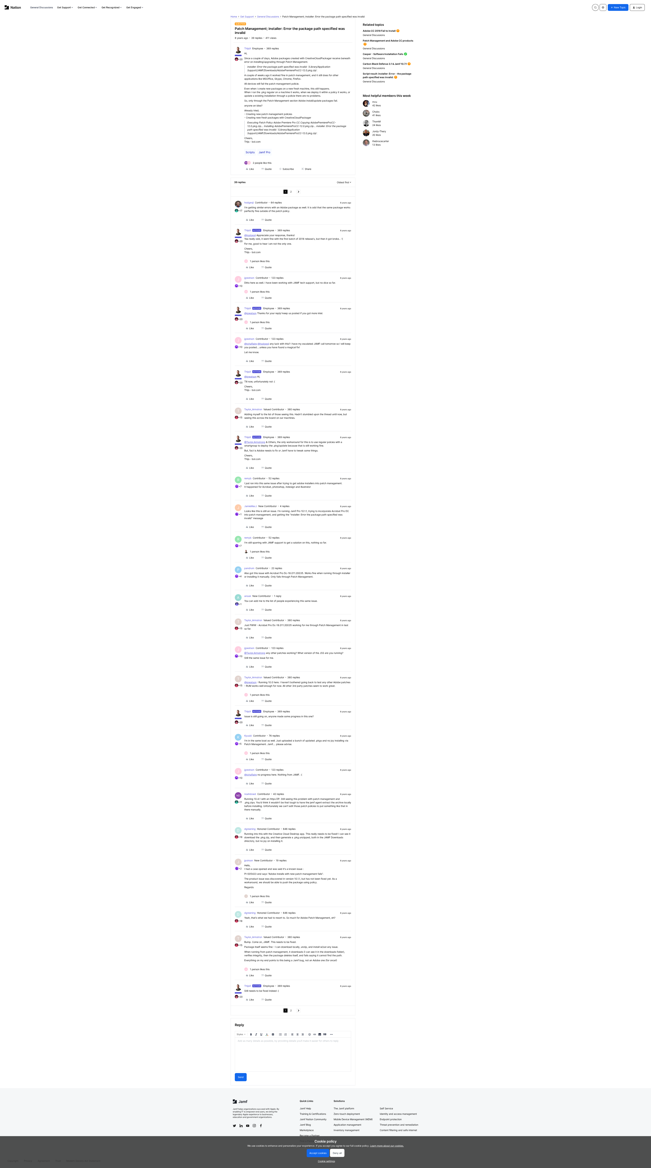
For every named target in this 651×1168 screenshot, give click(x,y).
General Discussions (41, 7)
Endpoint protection (391, 1119)
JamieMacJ (250, 506)
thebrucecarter (380, 141)
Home (234, 16)
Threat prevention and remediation (399, 1124)
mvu (374, 101)
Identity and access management (398, 1113)
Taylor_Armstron (253, 409)
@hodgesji (250, 235)
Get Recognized (111, 7)
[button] (618, 7)
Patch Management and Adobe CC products (388, 40)
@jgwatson (250, 313)
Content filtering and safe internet (398, 1130)
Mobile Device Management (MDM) (353, 1119)
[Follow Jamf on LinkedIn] (241, 1125)
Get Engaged (133, 7)
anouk (247, 596)
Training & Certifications (313, 1113)
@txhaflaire (250, 343)
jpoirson (248, 860)
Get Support (64, 7)
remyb (247, 478)
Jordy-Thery (379, 131)
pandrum (249, 568)
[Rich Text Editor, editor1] (293, 1055)
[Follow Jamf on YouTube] (247, 1125)
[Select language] (603, 7)
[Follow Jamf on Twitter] (234, 1125)
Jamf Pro (264, 152)
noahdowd (250, 794)
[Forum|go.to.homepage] (13, 7)
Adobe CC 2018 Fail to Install (379, 30)
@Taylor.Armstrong (254, 442)
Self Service (386, 1108)
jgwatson (249, 277)
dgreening (250, 828)
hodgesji (249, 202)
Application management (347, 1124)
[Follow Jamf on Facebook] (261, 1125)
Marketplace (307, 1130)
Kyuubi (248, 735)
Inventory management (346, 1130)
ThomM (376, 121)
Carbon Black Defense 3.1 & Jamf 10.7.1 (385, 63)
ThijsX (247, 48)
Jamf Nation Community (313, 1119)
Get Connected (86, 7)
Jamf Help (305, 1108)
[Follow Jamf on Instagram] (254, 1125)
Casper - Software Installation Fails (383, 54)
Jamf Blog (305, 1124)
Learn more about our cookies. (387, 1145)
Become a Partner (310, 1135)
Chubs (375, 111)
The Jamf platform (344, 1108)
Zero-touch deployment (347, 1113)
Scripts (250, 152)
